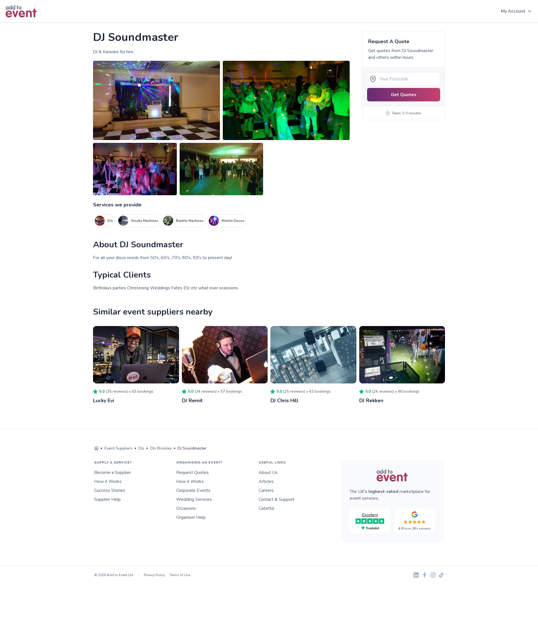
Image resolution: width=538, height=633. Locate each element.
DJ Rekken (371, 400)
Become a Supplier (112, 472)
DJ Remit (192, 400)
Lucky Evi (103, 400)
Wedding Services (194, 499)
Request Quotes (192, 472)
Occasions (186, 508)
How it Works (108, 481)
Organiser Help (191, 517)
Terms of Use (180, 575)
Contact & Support (276, 499)
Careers (266, 490)
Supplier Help (107, 499)
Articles (266, 481)
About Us (268, 472)
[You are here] (96, 448)
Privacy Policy (154, 575)
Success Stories (109, 490)
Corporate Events (193, 490)
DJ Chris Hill (284, 400)
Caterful (266, 508)
